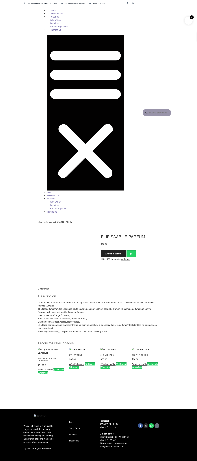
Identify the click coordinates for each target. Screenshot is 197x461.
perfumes (47, 222)
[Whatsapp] (151, 425)
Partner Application (59, 208)
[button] (85, 113)
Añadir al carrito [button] (45, 369)
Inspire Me (56, 30)
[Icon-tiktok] (138, 3)
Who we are (56, 20)
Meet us (55, 17)
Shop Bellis (53, 196)
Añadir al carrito (113, 253)
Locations (54, 23)
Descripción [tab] (43, 288)
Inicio (49, 192)
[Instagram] (146, 425)
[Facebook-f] (140, 425)
